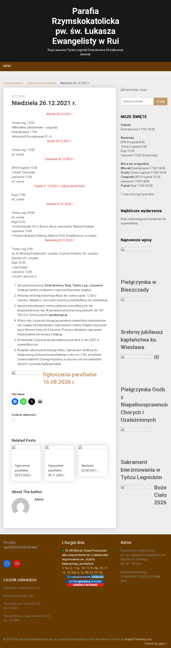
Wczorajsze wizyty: (16, 595)
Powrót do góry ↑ (156, 643)
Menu (7, 66)
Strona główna (13, 83)
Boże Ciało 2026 (160, 495)
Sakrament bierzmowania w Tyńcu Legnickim (141, 469)
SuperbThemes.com (138, 639)
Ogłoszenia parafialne (41, 83)
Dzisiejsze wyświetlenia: (19, 588)
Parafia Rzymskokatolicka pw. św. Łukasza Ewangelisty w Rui (85, 26)
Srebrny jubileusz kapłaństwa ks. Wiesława (142, 339)
